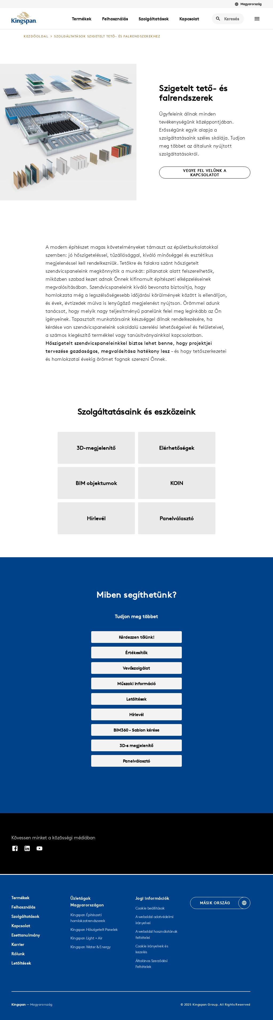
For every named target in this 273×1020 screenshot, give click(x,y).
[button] (257, 18)
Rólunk (18, 953)
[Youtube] (39, 849)
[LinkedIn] (27, 849)
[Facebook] (14, 849)
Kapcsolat (189, 18)
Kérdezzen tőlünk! (136, 637)
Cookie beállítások (150, 908)
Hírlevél (136, 714)
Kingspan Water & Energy (90, 946)
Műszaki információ (136, 683)
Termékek (81, 18)
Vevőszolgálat (136, 668)
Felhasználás (115, 18)
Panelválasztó (136, 761)
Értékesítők (136, 652)
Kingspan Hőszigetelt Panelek (94, 929)
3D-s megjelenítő (136, 745)
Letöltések (136, 699)
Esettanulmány (25, 935)
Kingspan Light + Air (86, 938)
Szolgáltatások (154, 18)
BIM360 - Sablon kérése (136, 730)
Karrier (18, 944)
